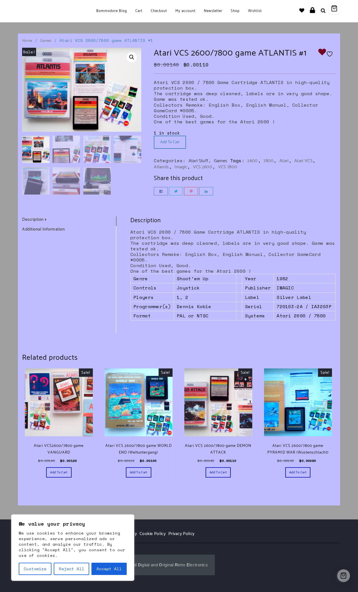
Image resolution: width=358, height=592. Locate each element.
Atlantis (161, 167)
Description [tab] (33, 219)
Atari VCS (303, 161)
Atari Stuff (198, 161)
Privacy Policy (181, 534)
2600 (252, 161)
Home (27, 41)
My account (185, 11)
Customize (35, 569)
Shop (235, 11)
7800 (268, 161)
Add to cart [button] (58, 472)
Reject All (71, 569)
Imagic (181, 167)
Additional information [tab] (43, 229)
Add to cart (170, 142)
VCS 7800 (227, 167)
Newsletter (213, 11)
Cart (138, 11)
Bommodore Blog (111, 11)
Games (46, 41)
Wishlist (255, 11)
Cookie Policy (153, 534)
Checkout (159, 11)
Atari (284, 161)
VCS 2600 (202, 167)
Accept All (109, 569)
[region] (72, 547)
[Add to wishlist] (327, 53)
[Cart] (334, 8)
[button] (132, 57)
